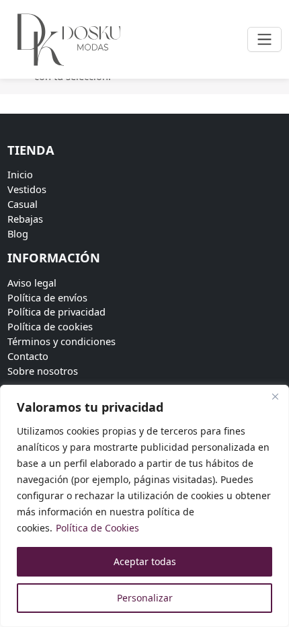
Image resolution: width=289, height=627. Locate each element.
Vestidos (26, 189)
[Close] (275, 396)
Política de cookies (50, 326)
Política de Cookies (97, 527)
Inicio (20, 174)
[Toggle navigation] (264, 39)
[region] (144, 506)
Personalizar (145, 597)
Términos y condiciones (61, 341)
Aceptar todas (145, 561)
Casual (22, 204)
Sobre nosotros (42, 370)
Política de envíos (47, 297)
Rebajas (25, 218)
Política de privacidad (56, 311)
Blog (17, 233)
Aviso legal (31, 282)
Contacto (27, 356)
